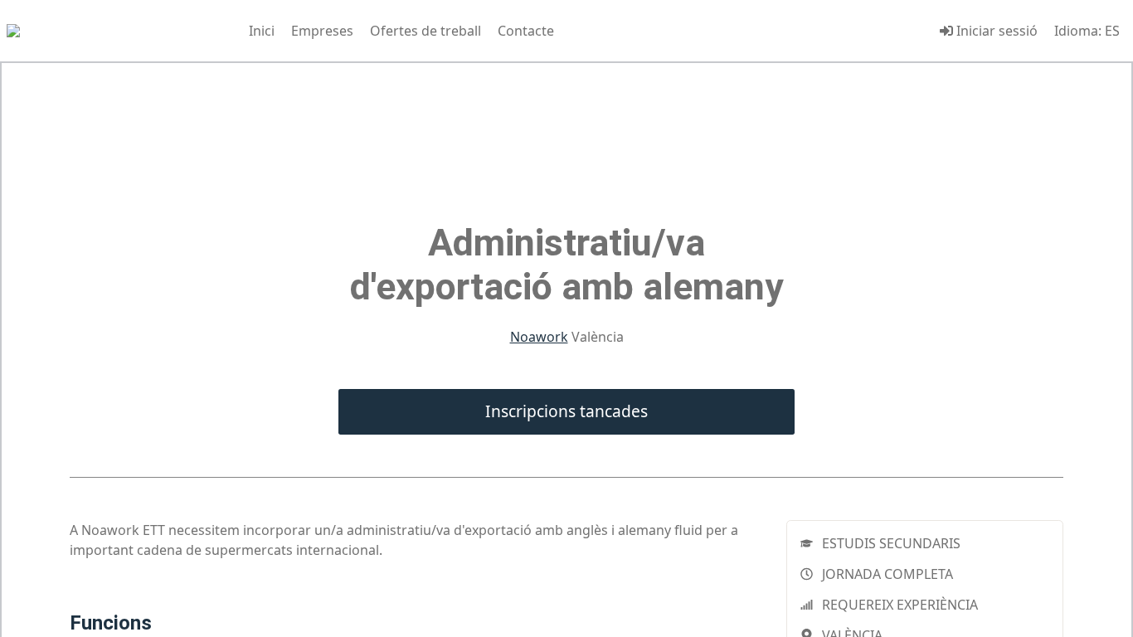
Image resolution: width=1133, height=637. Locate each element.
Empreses (322, 31)
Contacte (526, 31)
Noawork (539, 337)
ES (1112, 31)
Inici (262, 31)
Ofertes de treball (425, 31)
